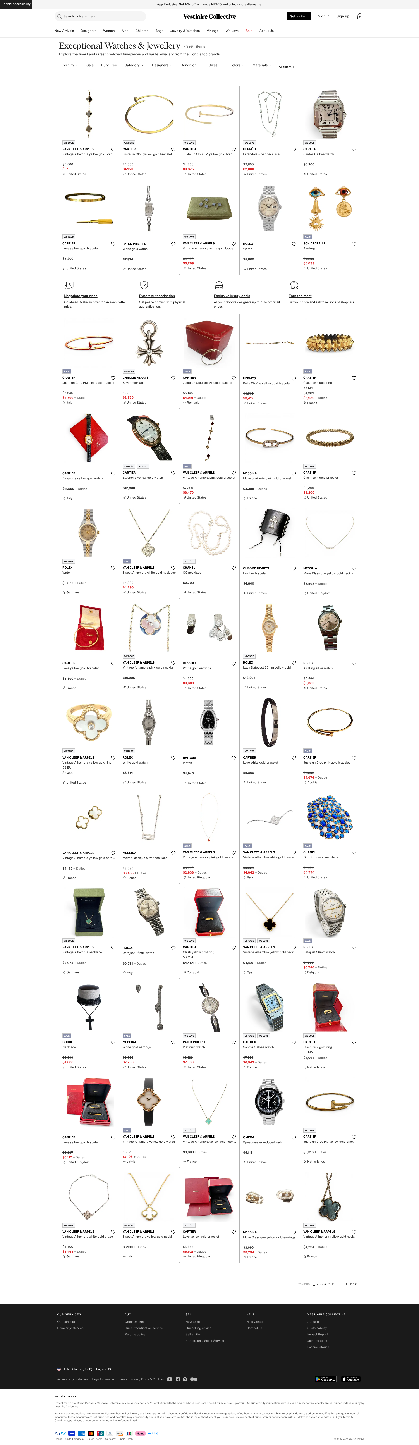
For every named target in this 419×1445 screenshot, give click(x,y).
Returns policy (135, 1334)
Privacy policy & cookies (147, 1379)
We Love (232, 30)
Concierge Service (70, 1328)
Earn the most (300, 295)
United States (94, 1439)
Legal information (103, 1379)
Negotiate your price (81, 295)
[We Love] (242, 31)
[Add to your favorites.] (113, 149)
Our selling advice (198, 1328)
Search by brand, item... (81, 16)
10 (345, 1284)
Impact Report (317, 1334)
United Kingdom (74, 1439)
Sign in (324, 16)
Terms (123, 1379)
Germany (110, 1439)
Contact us (254, 1328)
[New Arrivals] (77, 31)
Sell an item (298, 16)
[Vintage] (222, 31)
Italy (130, 1439)
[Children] (152, 31)
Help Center (255, 1321)
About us (313, 1321)
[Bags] (166, 31)
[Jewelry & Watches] (203, 31)
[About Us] (277, 31)
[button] (360, 16)
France (58, 1439)
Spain (122, 1439)
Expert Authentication (157, 295)
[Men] (132, 31)
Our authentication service (144, 1328)
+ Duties (80, 397)
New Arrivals (64, 30)
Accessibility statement (73, 1379)
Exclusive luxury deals (232, 295)
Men (125, 30)
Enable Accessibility (16, 4)
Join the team (317, 1340)
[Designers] (99, 31)
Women (109, 30)
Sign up (343, 16)
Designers (88, 30)
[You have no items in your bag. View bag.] (360, 16)
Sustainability (317, 1328)
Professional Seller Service (204, 1340)
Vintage (212, 30)
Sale (249, 30)
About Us (266, 30)
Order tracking (135, 1321)
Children (142, 30)
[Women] (118, 31)
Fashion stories (318, 1347)
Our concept (66, 1321)
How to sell (193, 1321)
